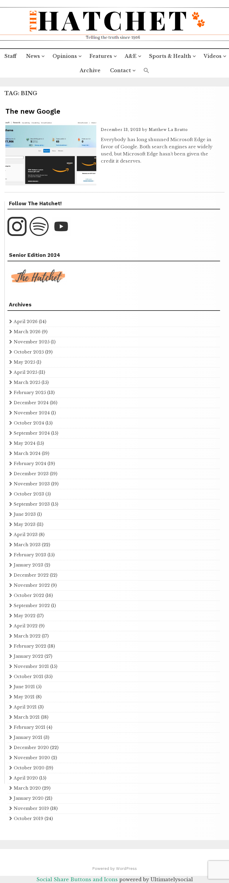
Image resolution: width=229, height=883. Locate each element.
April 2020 (26, 778)
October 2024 (29, 423)
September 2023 (32, 504)
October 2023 (29, 494)
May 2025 (24, 362)
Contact (120, 70)
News (33, 56)
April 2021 (25, 707)
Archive (90, 70)
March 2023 (27, 544)
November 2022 (32, 585)
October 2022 (29, 595)
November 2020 (32, 757)
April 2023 (26, 534)
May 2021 (24, 697)
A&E (131, 56)
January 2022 (28, 656)
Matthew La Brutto (168, 129)
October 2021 (28, 676)
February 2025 (30, 392)
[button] (146, 71)
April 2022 (26, 626)
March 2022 (27, 636)
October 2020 (29, 768)
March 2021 (27, 717)
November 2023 (32, 484)
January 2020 (29, 798)
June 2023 (25, 514)
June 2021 (24, 686)
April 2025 (25, 372)
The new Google (32, 111)
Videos (213, 56)
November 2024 (32, 413)
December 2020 (31, 747)
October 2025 (29, 352)
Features (100, 56)
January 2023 (28, 565)
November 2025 (31, 342)
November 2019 (31, 808)
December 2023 (31, 473)
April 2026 (26, 321)
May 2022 (24, 615)
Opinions (64, 56)
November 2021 (31, 666)
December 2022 (31, 575)
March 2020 (27, 788)
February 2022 (30, 646)
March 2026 (27, 331)
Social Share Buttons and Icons (77, 879)
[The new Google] (50, 184)
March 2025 (27, 382)
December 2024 (31, 402)
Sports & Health (170, 56)
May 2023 (24, 524)
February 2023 (30, 555)
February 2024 (30, 463)
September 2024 (32, 433)
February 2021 (29, 727)
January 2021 (28, 737)
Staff (10, 56)
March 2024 (27, 453)
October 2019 (28, 818)
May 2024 (24, 443)
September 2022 (32, 605)
